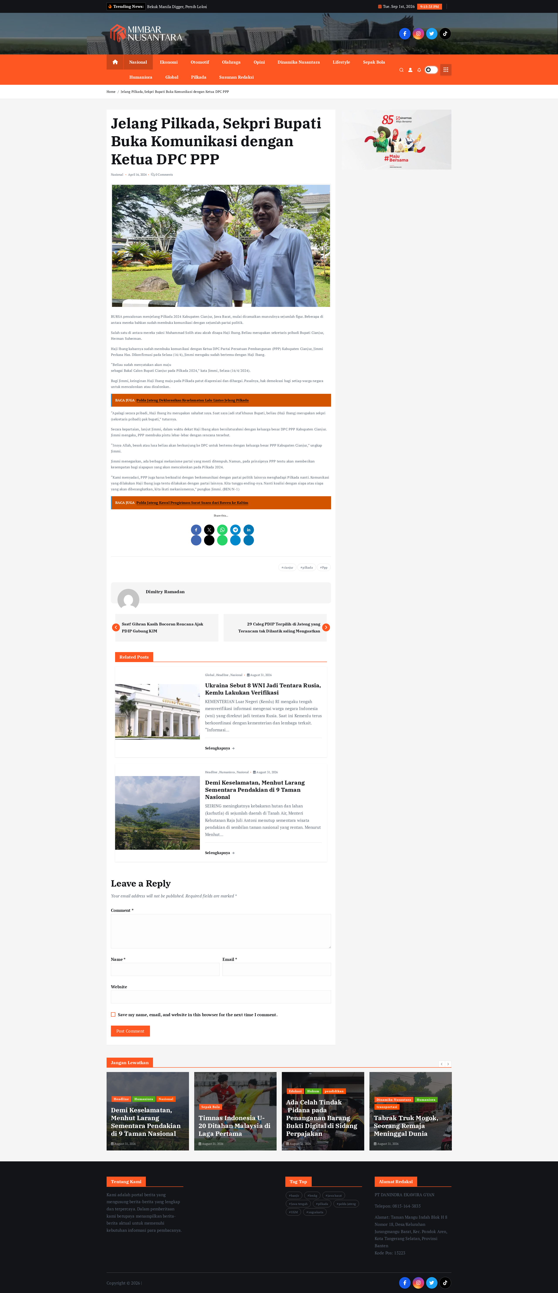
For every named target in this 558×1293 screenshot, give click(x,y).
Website (119, 986)
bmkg (313, 1195)
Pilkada (198, 77)
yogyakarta (315, 1212)
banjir (295, 1195)
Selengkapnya (218, 748)
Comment (122, 910)
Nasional (138, 62)
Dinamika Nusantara (299, 62)
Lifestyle (341, 62)
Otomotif (200, 62)
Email (230, 959)
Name (118, 959)
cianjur (288, 567)
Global (171, 77)
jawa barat (335, 1195)
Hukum (226, 1091)
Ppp (325, 567)
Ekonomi (169, 62)
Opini (259, 62)
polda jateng (347, 1204)
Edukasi (207, 1091)
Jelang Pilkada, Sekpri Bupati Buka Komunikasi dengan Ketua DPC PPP (175, 91)
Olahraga (231, 62)
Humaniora (141, 77)
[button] (442, 1064)
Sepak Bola (374, 62)
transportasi (299, 1107)
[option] (148, 1111)
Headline (222, 675)
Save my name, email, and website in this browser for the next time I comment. (198, 1014)
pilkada (308, 567)
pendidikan (246, 1091)
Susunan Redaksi (236, 77)
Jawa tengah (299, 1204)
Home (111, 91)
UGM (294, 1212)
